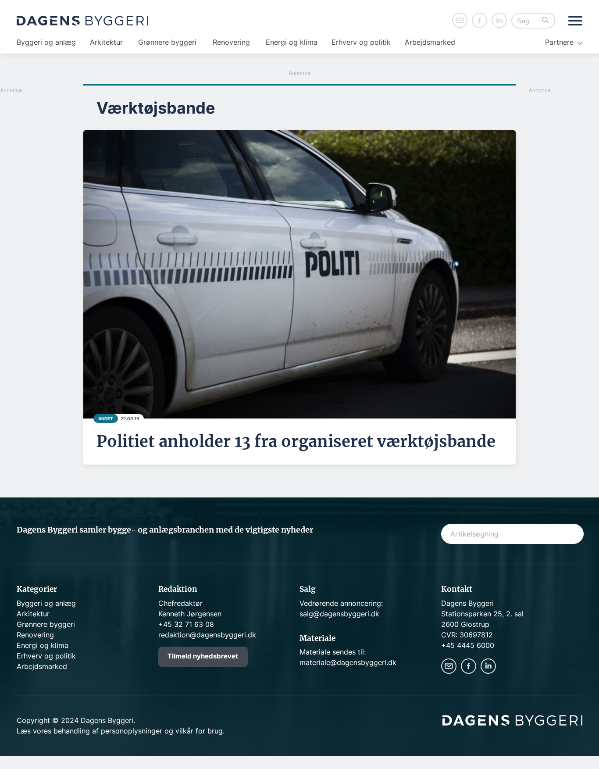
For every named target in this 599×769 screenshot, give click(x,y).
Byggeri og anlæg (46, 42)
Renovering (231, 42)
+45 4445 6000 (467, 645)
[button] (545, 21)
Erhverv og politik (361, 42)
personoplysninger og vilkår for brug (162, 730)
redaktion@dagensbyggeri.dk (207, 634)
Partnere (559, 42)
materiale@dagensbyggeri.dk (348, 662)
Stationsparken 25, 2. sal (482, 613)
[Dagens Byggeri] (82, 20)
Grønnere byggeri (167, 42)
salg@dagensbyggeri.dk (339, 613)
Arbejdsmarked (430, 42)
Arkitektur (106, 42)
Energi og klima (291, 42)
